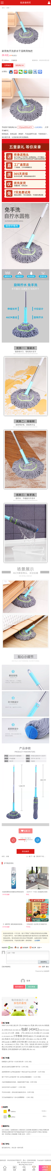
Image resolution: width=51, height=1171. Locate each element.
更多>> (39, 947)
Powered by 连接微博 (42, 971)
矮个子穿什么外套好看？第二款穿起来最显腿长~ (17, 1077)
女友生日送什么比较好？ (9, 1087)
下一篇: (38, 856)
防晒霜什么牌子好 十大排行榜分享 (12, 1061)
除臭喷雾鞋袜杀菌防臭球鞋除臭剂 (13, 892)
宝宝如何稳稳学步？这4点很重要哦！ (13, 1097)
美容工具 (37, 1042)
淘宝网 (34, 947)
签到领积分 (19, 987)
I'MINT (5, 1025)
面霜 (26, 1049)
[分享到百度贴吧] (35, 72)
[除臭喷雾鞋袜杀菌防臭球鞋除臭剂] (13, 878)
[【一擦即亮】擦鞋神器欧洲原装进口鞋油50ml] (13, 910)
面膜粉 (38, 1047)
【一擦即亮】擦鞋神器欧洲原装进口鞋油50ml (16, 924)
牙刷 (39, 1039)
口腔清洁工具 (30, 1033)
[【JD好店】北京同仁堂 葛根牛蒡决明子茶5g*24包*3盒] (37, 910)
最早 (43, 967)
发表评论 (44, 962)
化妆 (42, 1030)
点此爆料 (37, 940)
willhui (13, 1117)
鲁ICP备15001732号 (25, 1164)
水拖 (7, 856)
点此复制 (38, 127)
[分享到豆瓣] (30, 72)
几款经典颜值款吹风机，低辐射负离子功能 (15, 1082)
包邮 (30, 1029)
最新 (40, 967)
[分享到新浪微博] (16, 72)
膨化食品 (11, 1044)
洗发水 (9, 1039)
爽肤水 (33, 1039)
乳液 (34, 1025)
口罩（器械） (17, 1033)
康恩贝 (32, 1036)
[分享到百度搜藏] (40, 72)
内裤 (18, 1030)
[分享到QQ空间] (26, 72)
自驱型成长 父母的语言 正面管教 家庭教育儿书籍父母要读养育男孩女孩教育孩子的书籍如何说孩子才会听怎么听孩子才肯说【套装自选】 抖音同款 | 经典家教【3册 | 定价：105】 (25, 1132)
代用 (41, 1025)
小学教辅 (20, 1036)
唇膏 (39, 1033)
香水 (32, 1049)
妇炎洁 (9, 1036)
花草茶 (41, 1044)
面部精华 (17, 1049)
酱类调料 (20, 1047)
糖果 (16, 1042)
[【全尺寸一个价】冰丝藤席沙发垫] (37, 878)
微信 (11, 947)
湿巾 (25, 1039)
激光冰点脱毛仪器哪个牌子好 (11, 1067)
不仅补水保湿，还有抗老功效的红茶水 (14, 1092)
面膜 (32, 1047)
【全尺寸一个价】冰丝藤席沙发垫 (36, 892)
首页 (3, 8)
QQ (18, 947)
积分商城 (31, 987)
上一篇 (28, 856)
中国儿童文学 (15, 1025)
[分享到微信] (21, 72)
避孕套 (12, 1047)
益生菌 (8, 1042)
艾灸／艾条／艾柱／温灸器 (26, 1044)
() (27, 831)
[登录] (49, 2)
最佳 (47, 967)
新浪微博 (25, 947)
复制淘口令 (19, 65)
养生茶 (11, 1030)
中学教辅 (26, 1025)
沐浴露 (41, 1036)
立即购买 (7, 65)
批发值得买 (25, 2)
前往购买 (25, 851)
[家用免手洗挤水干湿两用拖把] (25, 29)
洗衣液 (18, 1039)
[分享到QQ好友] (11, 72)
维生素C (26, 1042)
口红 (7, 1033)
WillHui (6, 60)
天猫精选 (14, 60)
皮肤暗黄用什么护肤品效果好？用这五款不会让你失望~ (19, 1072)
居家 (7, 8)
